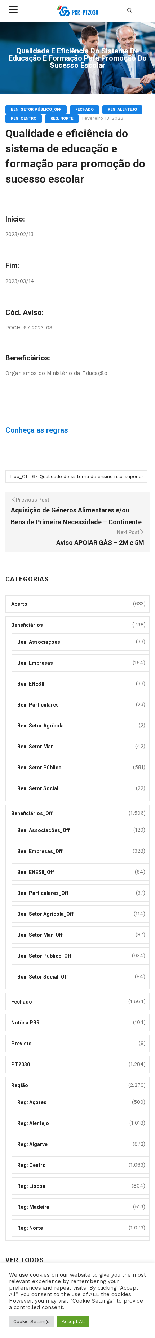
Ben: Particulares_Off (42, 893)
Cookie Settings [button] (31, 1321)
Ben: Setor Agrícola (40, 726)
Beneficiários (27, 625)
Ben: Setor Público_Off (36, 109)
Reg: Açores (31, 1102)
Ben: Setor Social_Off (42, 977)
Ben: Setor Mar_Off (40, 935)
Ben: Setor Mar (35, 746)
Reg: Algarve (32, 1144)
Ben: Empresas (35, 663)
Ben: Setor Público (39, 767)
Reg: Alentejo (122, 109)
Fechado (84, 109)
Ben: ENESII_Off (35, 872)
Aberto (19, 604)
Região (19, 1085)
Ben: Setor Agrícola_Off (45, 914)
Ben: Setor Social (37, 788)
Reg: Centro (23, 118)
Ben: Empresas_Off (40, 851)
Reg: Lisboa (31, 1186)
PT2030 (20, 1064)
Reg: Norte (61, 118)
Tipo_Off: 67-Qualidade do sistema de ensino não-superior (76, 476)
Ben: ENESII (30, 684)
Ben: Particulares (38, 705)
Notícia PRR (25, 1023)
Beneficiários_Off (32, 813)
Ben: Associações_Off (43, 830)
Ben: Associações (38, 642)
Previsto (21, 1043)
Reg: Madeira (33, 1207)
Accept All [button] (73, 1321)
